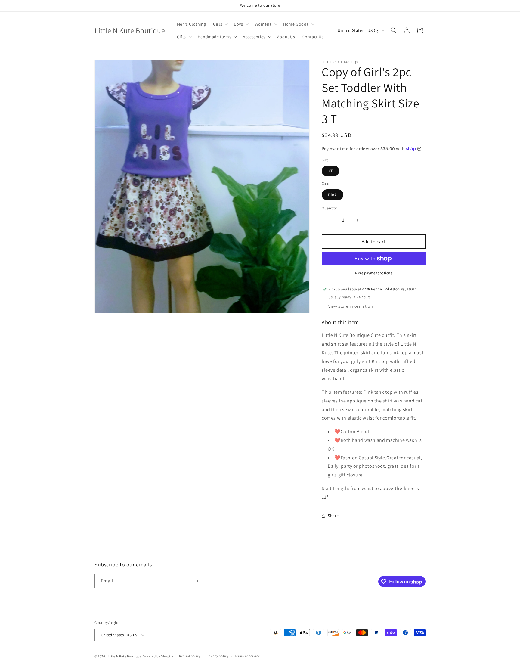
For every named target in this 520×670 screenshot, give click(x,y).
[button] (219, 24)
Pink (332, 194)
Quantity (329, 208)
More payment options (373, 273)
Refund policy (189, 656)
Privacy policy (217, 656)
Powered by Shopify (157, 656)
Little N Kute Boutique (124, 656)
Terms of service (247, 656)
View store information (350, 306)
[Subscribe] (196, 581)
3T (330, 171)
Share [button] (333, 515)
